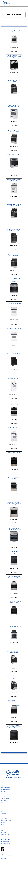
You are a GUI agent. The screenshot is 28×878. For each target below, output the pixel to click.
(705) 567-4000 (3, 854)
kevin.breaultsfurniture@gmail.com (7, 855)
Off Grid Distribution (4, 813)
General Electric (4, 794)
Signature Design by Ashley (6, 820)
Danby (2, 785)
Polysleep (3, 816)
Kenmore (2, 805)
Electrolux (3, 791)
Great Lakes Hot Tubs (5, 798)
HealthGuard (3, 800)
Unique (2, 827)
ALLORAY (3, 783)
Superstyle (3, 826)
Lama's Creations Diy (5, 807)
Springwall (3, 824)
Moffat (2, 811)
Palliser (2, 815)
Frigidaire (2, 793)
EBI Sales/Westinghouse (5, 789)
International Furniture (5, 804)
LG (1, 809)
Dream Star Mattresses (5, 787)
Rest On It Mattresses (5, 818)
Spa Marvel (3, 822)
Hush (2, 802)
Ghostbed (2, 796)
